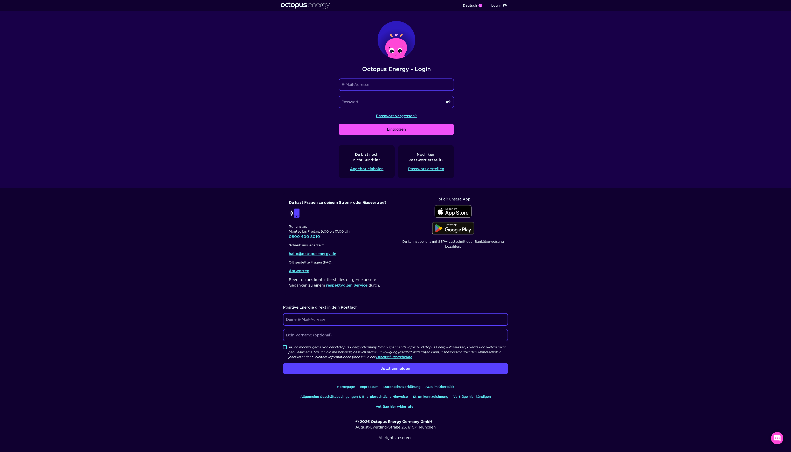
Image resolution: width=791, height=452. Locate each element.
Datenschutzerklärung (401, 387)
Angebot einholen (367, 168)
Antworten (299, 270)
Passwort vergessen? (396, 116)
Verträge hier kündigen (472, 397)
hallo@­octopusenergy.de (312, 253)
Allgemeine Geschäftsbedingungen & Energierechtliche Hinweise (354, 397)
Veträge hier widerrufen (395, 406)
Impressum (369, 387)
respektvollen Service (346, 285)
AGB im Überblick (439, 387)
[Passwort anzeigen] (448, 102)
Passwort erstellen (426, 168)
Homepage (346, 387)
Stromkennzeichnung (430, 397)
